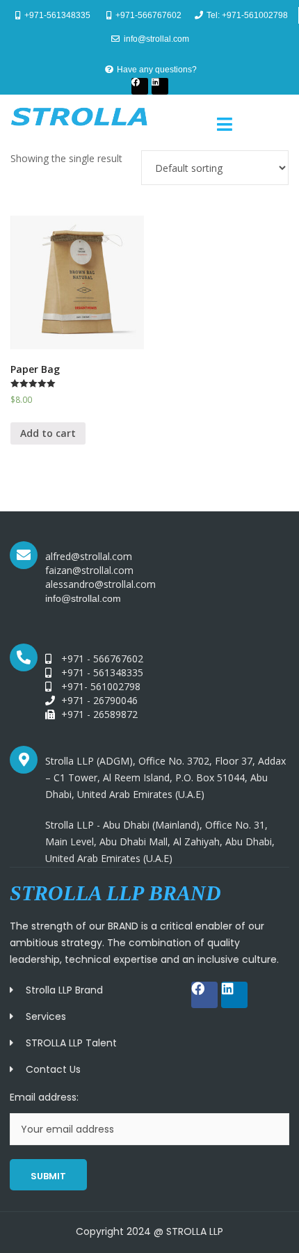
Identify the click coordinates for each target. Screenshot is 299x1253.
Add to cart (48, 433)
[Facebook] (139, 86)
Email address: (44, 1097)
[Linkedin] (160, 86)
